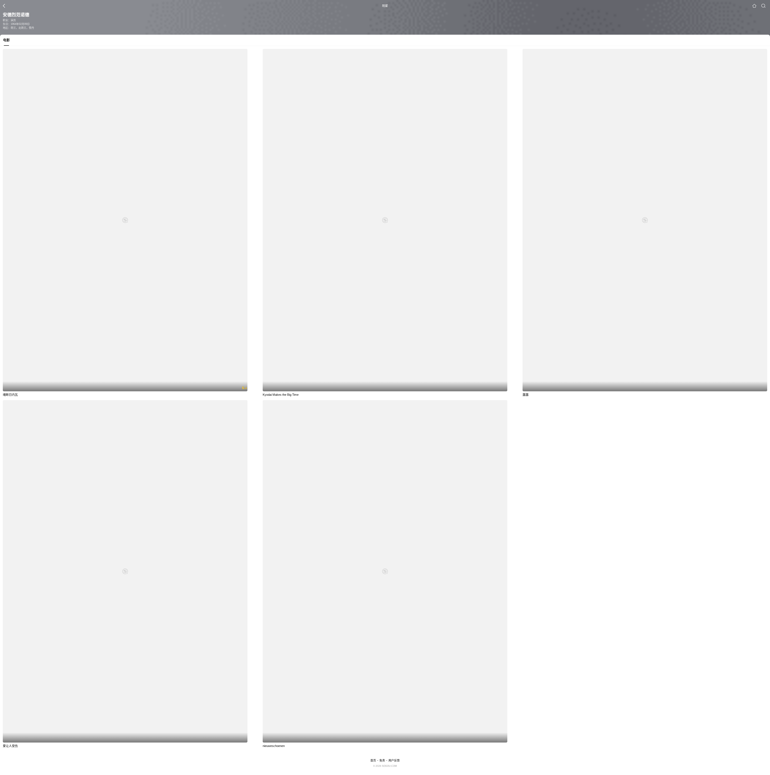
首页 (373, 760)
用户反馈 (394, 760)
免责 (382, 760)
